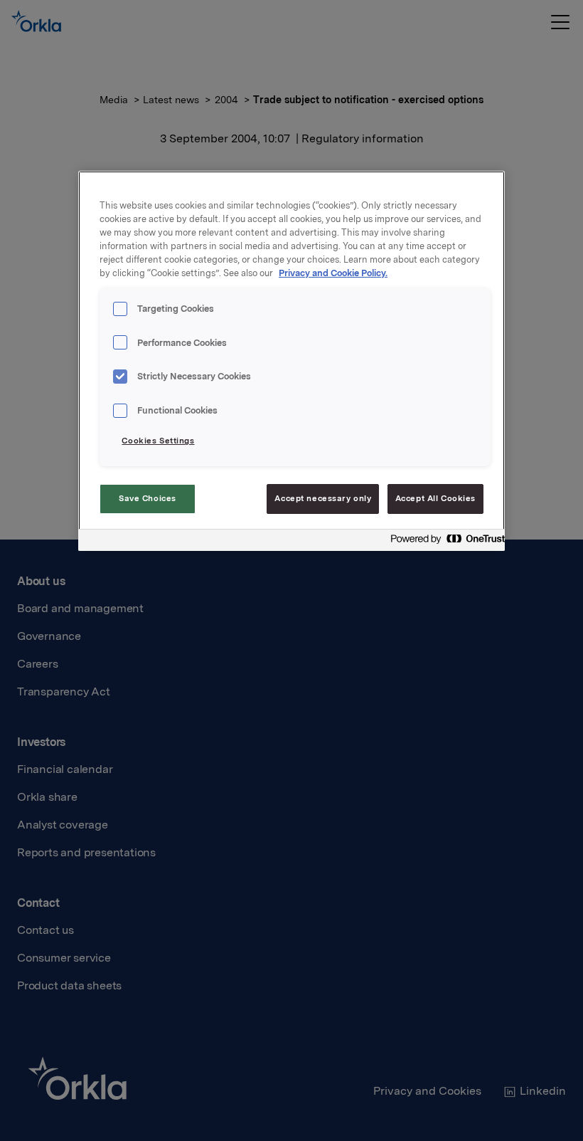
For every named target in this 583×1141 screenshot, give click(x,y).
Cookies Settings (158, 441)
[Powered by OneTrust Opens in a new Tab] (444, 542)
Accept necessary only (322, 498)
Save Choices (147, 498)
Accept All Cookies (435, 498)
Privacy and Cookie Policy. (333, 273)
